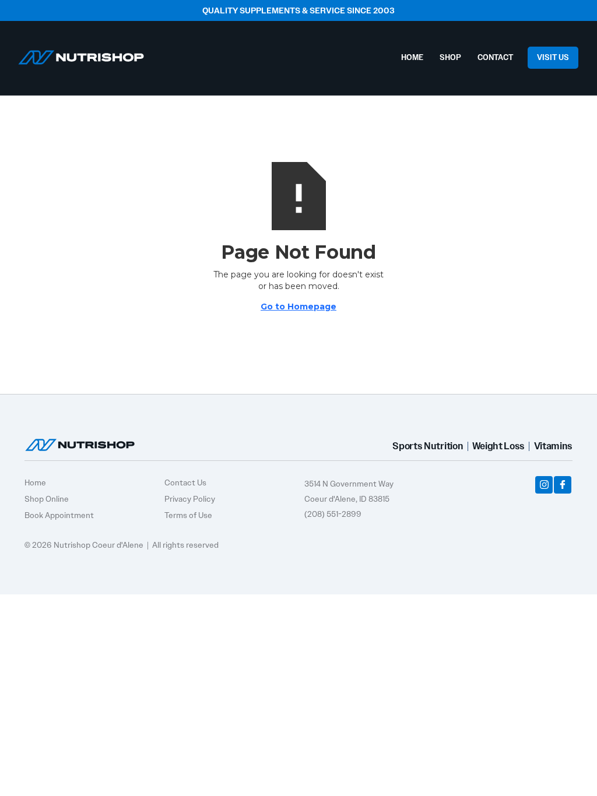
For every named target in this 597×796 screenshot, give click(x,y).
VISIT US (553, 57)
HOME (412, 57)
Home (35, 482)
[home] (81, 54)
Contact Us (185, 482)
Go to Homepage (298, 306)
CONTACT (495, 57)
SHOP (450, 57)
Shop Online (46, 499)
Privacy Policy (189, 499)
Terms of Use (188, 515)
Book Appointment (59, 515)
